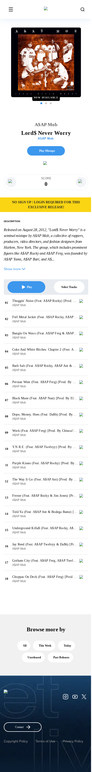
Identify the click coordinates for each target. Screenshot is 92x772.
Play (29, 287)
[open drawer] (11, 9)
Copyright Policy (16, 741)
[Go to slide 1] (41, 103)
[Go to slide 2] (46, 103)
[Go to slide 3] (50, 103)
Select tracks (69, 287)
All (24, 645)
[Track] (83, 303)
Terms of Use (45, 741)
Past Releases (61, 657)
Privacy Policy (73, 741)
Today (67, 645)
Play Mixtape (47, 150)
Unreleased (34, 657)
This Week (45, 645)
